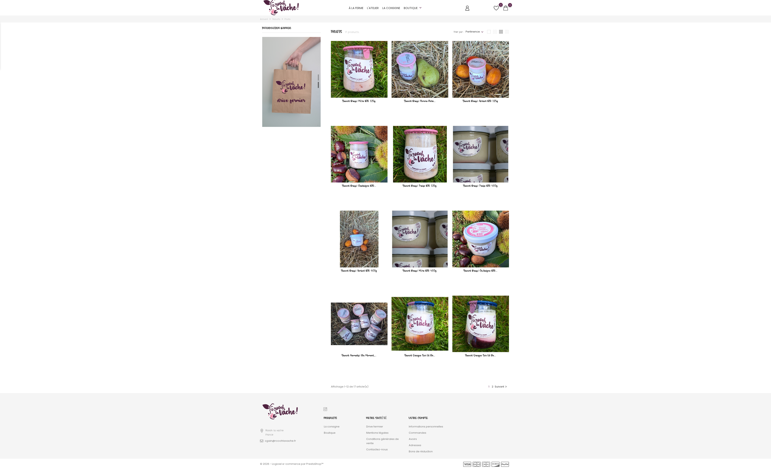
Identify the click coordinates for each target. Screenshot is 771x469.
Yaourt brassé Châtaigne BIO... (480, 270)
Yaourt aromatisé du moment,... (359, 355)
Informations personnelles (426, 426)
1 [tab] (318, 77)
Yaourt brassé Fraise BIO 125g (420, 186)
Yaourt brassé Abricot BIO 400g (359, 270)
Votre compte (418, 418)
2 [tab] (318, 85)
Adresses (415, 445)
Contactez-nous (377, 449)
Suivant (501, 386)
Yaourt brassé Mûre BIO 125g (359, 101)
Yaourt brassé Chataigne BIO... (359, 186)
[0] (505, 8)
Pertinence (473, 32)
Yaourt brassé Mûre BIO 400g (420, 270)
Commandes (417, 433)
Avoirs (413, 439)
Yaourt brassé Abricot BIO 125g (480, 101)
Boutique (413, 8)
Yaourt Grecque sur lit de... (420, 355)
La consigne (391, 8)
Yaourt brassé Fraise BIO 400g (480, 186)
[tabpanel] (291, 82)
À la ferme (356, 8)
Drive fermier (374, 426)
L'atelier (373, 8)
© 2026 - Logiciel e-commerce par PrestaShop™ (291, 464)
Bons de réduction (421, 451)
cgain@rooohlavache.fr (280, 441)
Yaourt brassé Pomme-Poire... (419, 101)
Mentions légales (377, 433)
